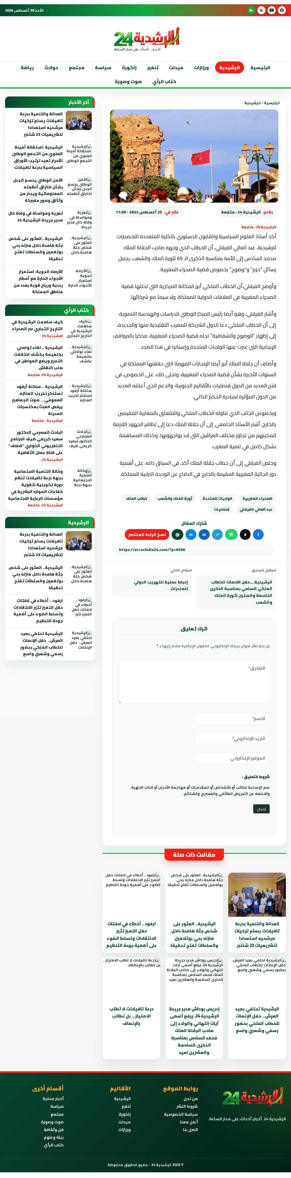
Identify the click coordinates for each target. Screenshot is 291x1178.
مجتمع (76, 67)
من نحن (191, 1098)
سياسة (103, 67)
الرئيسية (260, 67)
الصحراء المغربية (257, 498)
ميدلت (176, 67)
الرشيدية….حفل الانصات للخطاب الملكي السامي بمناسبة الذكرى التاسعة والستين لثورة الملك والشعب (241, 592)
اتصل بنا (190, 1129)
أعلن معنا (189, 1122)
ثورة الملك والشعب (174, 498)
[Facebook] (282, 10)
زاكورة (125, 1114)
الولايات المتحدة (217, 498)
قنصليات (221, 509)
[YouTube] (272, 10)
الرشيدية (229, 67)
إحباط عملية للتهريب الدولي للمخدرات (161, 585)
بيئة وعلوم (54, 1137)
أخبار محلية (53, 1098)
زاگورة (129, 67)
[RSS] (261, 10)
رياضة (27, 67)
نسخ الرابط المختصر (147, 534)
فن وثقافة (54, 1129)
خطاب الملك (136, 498)
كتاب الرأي (164, 81)
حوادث (51, 67)
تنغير (152, 67)
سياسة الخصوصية (181, 1114)
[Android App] (251, 10)
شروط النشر (187, 1106)
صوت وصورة (128, 81)
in (204, 534)
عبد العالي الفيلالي (256, 509)
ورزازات (201, 67)
